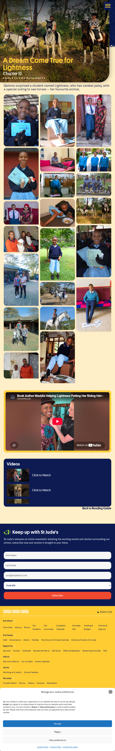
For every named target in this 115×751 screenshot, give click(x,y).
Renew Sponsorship (92, 651)
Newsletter (52, 683)
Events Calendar (42, 661)
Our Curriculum (49, 627)
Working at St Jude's (12, 672)
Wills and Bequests (71, 651)
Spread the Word (41, 651)
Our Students (37, 627)
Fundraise (26, 651)
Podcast (40, 683)
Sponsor (7, 651)
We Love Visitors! (11, 661)
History (18, 627)
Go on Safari (27, 661)
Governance (15, 640)
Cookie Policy (42, 747)
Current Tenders (31, 672)
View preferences (57, 740)
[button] (110, 691)
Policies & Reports (103, 627)
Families (35, 640)
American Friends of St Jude (83, 640)
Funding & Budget (88, 627)
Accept (57, 723)
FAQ (105, 651)
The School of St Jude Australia (55, 640)
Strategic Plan (76, 627)
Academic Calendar (61, 627)
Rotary (27, 627)
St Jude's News (10, 683)
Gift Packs (56, 651)
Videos (31, 683)
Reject (57, 732)
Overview (8, 627)
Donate (16, 651)
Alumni (26, 640)
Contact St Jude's (70, 747)
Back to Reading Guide (96, 508)
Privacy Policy (55, 747)
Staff (5, 640)
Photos (22, 683)
